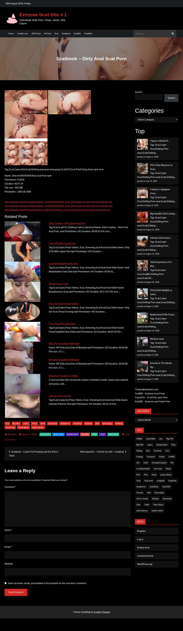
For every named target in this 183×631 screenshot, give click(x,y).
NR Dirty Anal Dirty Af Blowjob (64, 343)
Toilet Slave (23, 427)
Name (8, 530)
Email (8, 547)
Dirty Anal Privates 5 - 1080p (63, 376)
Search (138, 92)
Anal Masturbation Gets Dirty (63, 263)
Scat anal (52, 423)
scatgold (160, 480)
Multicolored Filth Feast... (163, 314)
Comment (10, 487)
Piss (94, 434)
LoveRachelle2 (143, 469)
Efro (148, 451)
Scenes (88, 423)
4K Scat (47, 33)
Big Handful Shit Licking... (163, 213)
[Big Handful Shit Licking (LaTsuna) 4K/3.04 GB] (142, 217)
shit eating (107, 423)
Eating (139, 451)
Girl (138, 463)
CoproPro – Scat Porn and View (151, 397)
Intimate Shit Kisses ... (161, 238)
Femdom (151, 457)
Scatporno (65, 423)
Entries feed (143, 547)
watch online (157, 510)
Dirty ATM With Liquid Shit (62, 243)
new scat (158, 469)
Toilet (146, 504)
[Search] (172, 33)
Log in (140, 539)
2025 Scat (36, 33)
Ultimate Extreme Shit (60, 396)
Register (141, 531)
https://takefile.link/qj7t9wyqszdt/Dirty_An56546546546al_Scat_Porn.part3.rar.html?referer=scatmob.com (57, 210)
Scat (56, 33)
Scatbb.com (22, 33)
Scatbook (66, 33)
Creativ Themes (102, 612)
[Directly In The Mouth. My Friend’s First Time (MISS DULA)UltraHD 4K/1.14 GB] (142, 366)
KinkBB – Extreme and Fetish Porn (152, 401)
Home (11, 33)
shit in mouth (142, 498)
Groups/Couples (159, 463)
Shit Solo (113, 434)
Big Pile (169, 439)
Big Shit (16, 423)
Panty (168, 469)
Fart (167, 451)
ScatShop (154, 486)
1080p (139, 439)
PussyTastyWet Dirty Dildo (62, 324)
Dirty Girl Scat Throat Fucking (64, 303)
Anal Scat (58, 434)
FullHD (85, 434)
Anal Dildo (150, 439)
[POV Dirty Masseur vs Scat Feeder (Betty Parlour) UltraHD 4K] (142, 168)
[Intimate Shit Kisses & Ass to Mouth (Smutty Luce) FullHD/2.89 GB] (142, 241)
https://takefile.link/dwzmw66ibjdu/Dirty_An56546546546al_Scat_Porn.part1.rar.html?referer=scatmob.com (58, 202)
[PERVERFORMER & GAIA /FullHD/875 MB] (142, 293)
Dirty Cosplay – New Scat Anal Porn (67, 223)
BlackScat (11, 434)
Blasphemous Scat (58, 283)
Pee (138, 474)
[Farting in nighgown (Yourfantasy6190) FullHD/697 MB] (142, 192)
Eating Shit (72, 434)
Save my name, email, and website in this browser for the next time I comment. (47, 583)
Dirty (173, 445)
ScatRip (77, 33)
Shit (97, 423)
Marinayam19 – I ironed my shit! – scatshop (102, 452)
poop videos (165, 474)
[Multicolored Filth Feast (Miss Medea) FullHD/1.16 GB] (142, 318)
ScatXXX (77, 423)
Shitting (119, 423)
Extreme (157, 451)
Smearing (10, 427)
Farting (139, 457)
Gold (146, 463)
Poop (34, 423)
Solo (138, 504)
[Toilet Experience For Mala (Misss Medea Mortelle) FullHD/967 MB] (142, 265)
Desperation (161, 445)
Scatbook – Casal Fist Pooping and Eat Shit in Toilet (33, 454)
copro (25, 423)
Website (9, 564)
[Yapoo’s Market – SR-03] (142, 144)
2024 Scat (45, 434)
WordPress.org (144, 564)
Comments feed (145, 556)
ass (7, 423)
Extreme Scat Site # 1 (43, 14)
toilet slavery (38, 427)
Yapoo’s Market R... (160, 141)
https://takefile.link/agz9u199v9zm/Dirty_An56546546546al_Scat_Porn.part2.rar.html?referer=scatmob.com (59, 206)
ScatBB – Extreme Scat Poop (150, 393)
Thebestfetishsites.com (146, 389)
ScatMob (88, 33)
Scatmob (172, 480)
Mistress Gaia (157, 339)
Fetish (162, 457)
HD (172, 463)
